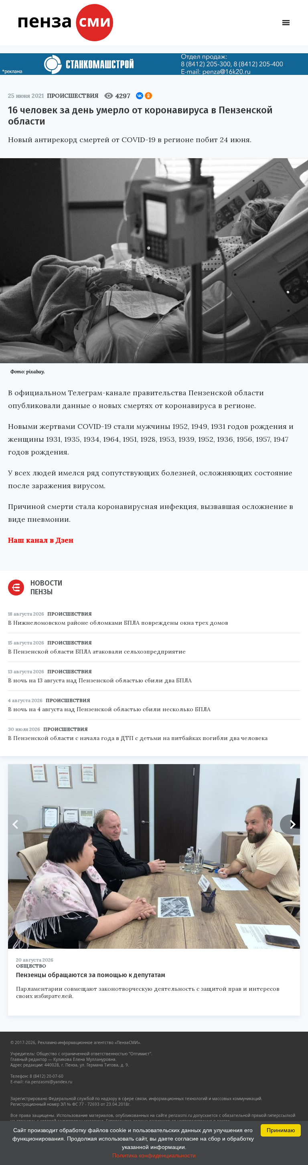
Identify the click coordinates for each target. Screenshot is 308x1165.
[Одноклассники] (148, 95)
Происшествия (72, 96)
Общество (31, 966)
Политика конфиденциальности (154, 1155)
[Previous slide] (18, 825)
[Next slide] (290, 825)
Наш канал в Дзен (40, 540)
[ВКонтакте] (139, 95)
